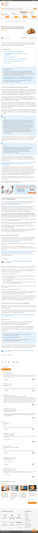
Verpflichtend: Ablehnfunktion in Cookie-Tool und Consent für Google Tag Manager (14, 496)
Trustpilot (11, 0)
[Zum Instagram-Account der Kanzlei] (19, 362)
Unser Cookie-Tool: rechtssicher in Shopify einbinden (32, 494)
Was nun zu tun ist (7, 63)
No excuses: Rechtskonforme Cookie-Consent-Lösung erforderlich (15, 59)
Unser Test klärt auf (17, 81)
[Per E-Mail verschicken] (13, 362)
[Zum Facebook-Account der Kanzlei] (16, 362)
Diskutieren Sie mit (6, 369)
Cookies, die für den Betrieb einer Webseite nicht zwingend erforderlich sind (15, 240)
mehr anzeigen (20, 527)
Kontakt (35, 531)
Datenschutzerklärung (26, 531)
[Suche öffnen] (33, 4)
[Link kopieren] (2, 362)
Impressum (31, 531)
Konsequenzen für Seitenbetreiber (10, 57)
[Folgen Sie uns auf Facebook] (36, 0)
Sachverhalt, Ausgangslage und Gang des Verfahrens (13, 51)
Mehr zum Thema (32, 502)
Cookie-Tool (3, 25)
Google (4, 0)
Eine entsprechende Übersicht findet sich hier (11, 337)
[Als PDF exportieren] (5, 362)
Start (2, 21)
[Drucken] (8, 362)
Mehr (35, 8)
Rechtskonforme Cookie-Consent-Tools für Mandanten (13, 61)
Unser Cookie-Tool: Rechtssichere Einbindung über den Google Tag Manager (18, 261)
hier (8, 287)
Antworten (35, 379)
